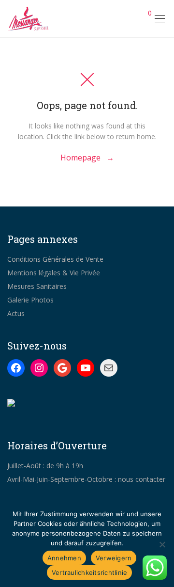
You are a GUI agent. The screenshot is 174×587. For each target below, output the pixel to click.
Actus (16, 313)
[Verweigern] (162, 544)
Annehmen (64, 558)
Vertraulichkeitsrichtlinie (90, 572)
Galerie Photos (30, 299)
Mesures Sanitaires (37, 286)
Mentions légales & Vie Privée (53, 272)
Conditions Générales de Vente (55, 259)
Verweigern (114, 558)
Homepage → (87, 157)
